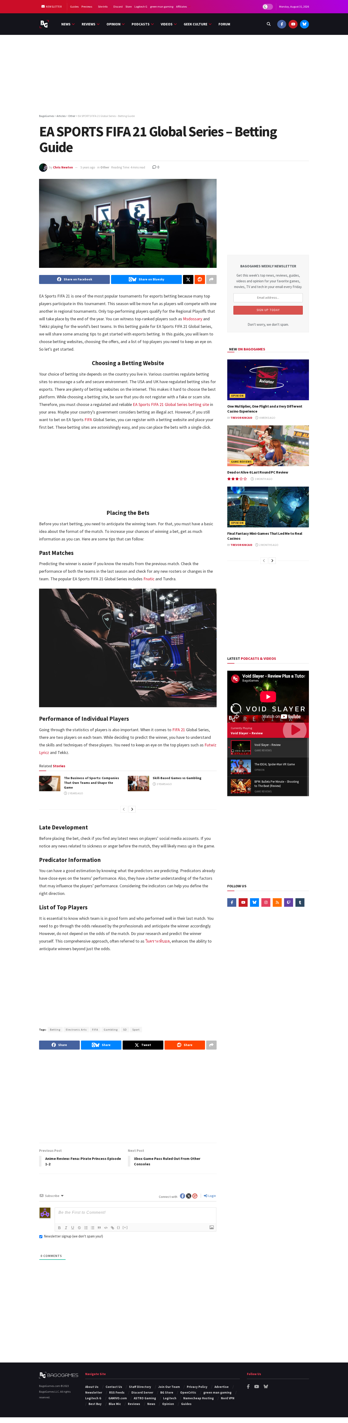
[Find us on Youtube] (293, 24)
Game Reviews (241, 461)
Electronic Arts (76, 1029)
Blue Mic (115, 1404)
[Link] (112, 1228)
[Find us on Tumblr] (299, 902)
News (66, 24)
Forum (224, 24)
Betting (55, 1029)
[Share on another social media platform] (211, 279)
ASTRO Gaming (145, 1398)
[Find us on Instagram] (265, 902)
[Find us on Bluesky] (304, 24)
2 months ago (268, 545)
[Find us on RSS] (277, 902)
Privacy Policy (197, 1387)
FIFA (95, 1029)
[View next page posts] (132, 809)
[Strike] (79, 1228)
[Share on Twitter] (188, 279)
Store (128, 6)
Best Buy (95, 1404)
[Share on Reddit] (200, 279)
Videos (167, 24)
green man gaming (161, 6)
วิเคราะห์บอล (157, 941)
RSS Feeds (117, 1392)
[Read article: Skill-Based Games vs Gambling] (138, 783)
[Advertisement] (174, 75)
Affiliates (181, 6)
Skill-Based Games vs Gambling (177, 778)
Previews (86, 6)
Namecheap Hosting (198, 1398)
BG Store (166, 1392)
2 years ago (75, 793)
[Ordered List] (86, 1228)
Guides (74, 6)
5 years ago (87, 167)
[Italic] (66, 1228)
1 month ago (263, 479)
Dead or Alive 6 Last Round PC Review (257, 472)
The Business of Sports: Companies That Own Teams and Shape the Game (91, 782)
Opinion (113, 24)
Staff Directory (140, 1387)
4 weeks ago (267, 417)
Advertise (221, 1387)
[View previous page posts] (123, 809)
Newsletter (53, 6)
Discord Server (142, 1392)
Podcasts (141, 24)
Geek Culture (195, 24)
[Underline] (72, 1228)
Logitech (169, 1398)
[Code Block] (106, 1228)
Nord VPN (227, 1398)
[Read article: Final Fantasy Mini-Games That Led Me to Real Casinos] (268, 507)
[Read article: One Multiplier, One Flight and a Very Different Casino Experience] (268, 379)
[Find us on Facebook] (281, 24)
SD (125, 1029)
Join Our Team (169, 1387)
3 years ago (164, 784)
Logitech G (140, 6)
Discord (118, 6)
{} (118, 1227)
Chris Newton (63, 167)
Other (104, 167)
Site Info (102, 6)
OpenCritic (188, 1392)
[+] (125, 1227)
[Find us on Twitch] (288, 902)
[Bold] (59, 1228)
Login (212, 1196)
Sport (136, 1029)
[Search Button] (269, 24)
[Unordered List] (92, 1228)
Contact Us (114, 1387)
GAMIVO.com (117, 1398)
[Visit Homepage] (44, 24)
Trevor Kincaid (241, 417)
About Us (91, 1387)
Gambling (111, 1029)
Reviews (88, 24)
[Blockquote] (99, 1228)
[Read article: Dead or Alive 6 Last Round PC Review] (268, 445)
